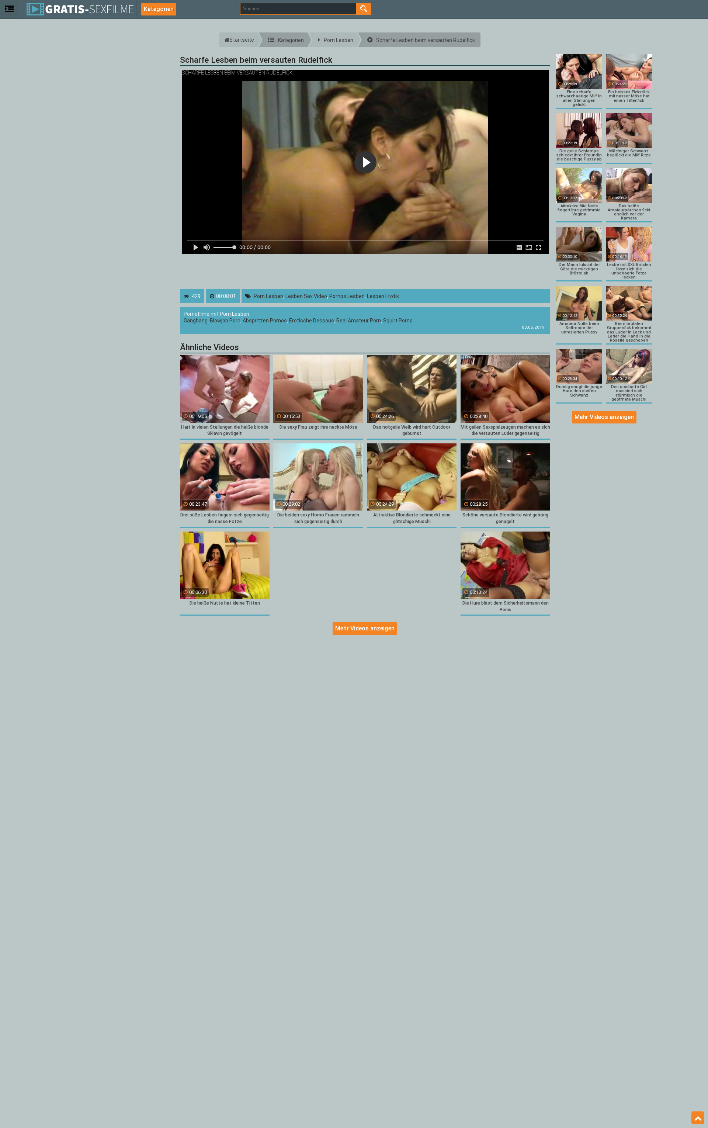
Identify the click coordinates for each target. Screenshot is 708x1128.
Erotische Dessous (311, 320)
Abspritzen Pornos (265, 320)
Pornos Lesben (347, 296)
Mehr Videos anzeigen (365, 628)
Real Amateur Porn (358, 320)
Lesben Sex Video (306, 296)
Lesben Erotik (383, 296)
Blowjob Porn (225, 320)
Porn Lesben (268, 296)
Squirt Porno (398, 320)
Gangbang (196, 320)
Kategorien (159, 9)
